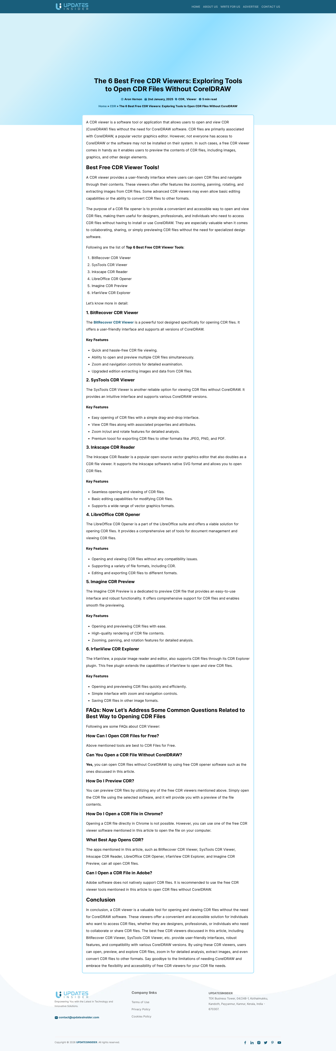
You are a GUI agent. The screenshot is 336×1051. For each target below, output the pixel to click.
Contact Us (270, 6)
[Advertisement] (168, 50)
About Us (210, 6)
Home (196, 6)
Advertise (251, 6)
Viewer (191, 99)
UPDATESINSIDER (86, 1042)
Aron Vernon (133, 99)
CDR (181, 99)
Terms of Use (140, 1002)
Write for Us (230, 6)
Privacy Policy (141, 1009)
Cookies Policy (141, 1016)
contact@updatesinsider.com (78, 1017)
